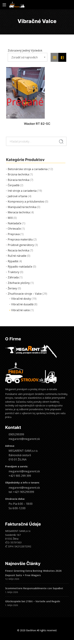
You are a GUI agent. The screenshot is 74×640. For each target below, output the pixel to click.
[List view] (62, 57)
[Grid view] (55, 57)
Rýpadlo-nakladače (20, 266)
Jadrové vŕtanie (17, 196)
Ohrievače (14, 228)
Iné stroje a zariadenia (22, 191)
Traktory (13, 272)
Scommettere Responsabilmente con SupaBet (34, 588)
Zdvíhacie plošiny (19, 283)
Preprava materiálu (20, 239)
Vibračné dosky (21, 299)
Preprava (14, 234)
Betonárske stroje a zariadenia (27, 169)
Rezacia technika (18, 250)
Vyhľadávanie (61, 141)
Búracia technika (18, 180)
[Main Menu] (4, 4)
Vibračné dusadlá (22, 304)
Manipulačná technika (22, 207)
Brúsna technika (18, 174)
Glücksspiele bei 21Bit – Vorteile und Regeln (32, 601)
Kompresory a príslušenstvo (26, 201)
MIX (10, 218)
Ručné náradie (17, 256)
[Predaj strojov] (16, 5)
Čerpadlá (13, 185)
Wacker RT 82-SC (37, 123)
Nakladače (14, 223)
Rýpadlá (13, 261)
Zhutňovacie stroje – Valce (25, 294)
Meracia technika (19, 212)
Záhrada (13, 277)
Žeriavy (12, 288)
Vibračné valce (20, 310)
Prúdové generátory (21, 245)
